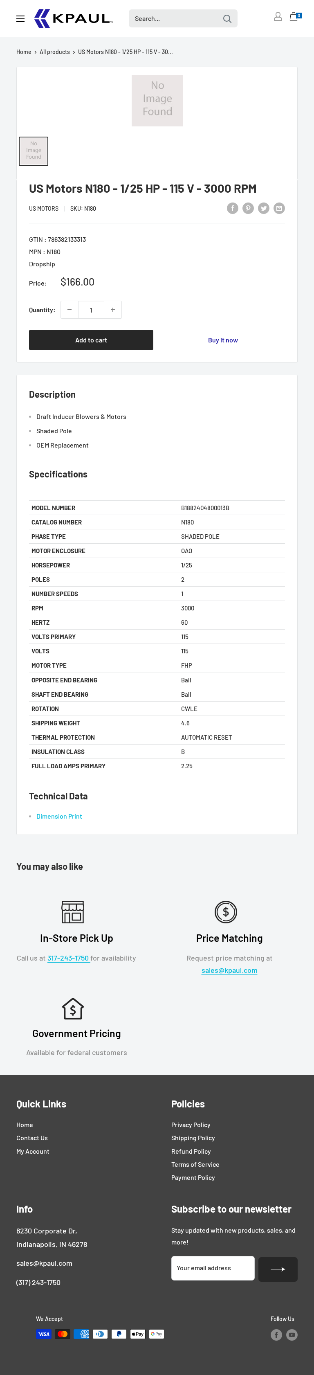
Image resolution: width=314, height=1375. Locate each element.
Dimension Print (59, 816)
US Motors (43, 208)
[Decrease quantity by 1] (69, 309)
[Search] (227, 18)
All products (55, 51)
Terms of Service (195, 1164)
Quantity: (42, 309)
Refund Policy (191, 1151)
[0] (294, 18)
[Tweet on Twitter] (263, 207)
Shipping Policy (193, 1137)
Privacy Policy (191, 1124)
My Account (32, 1151)
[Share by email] (279, 207)
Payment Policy (193, 1177)
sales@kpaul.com (230, 969)
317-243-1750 (68, 957)
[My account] (278, 16)
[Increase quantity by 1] (112, 309)
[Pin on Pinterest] (248, 207)
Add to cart (91, 340)
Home (23, 51)
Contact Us (32, 1137)
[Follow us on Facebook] (276, 1335)
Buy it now (223, 340)
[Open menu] (20, 19)
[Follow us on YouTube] (292, 1335)
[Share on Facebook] (232, 207)
